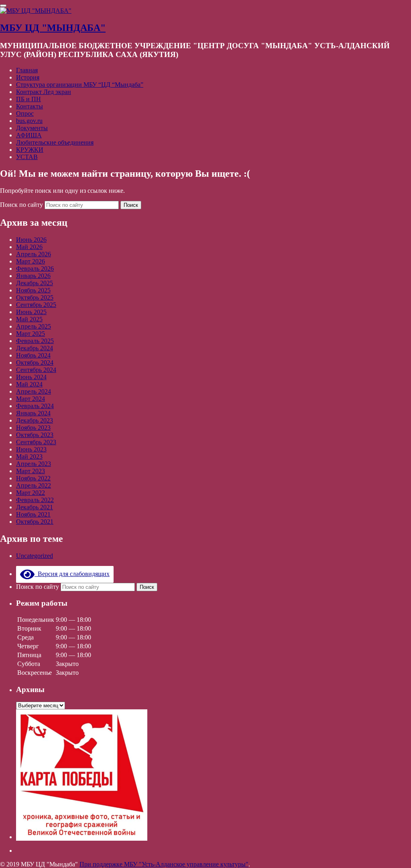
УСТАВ (27, 156)
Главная (27, 70)
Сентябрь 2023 (36, 442)
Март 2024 (30, 398)
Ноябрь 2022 (33, 478)
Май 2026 (29, 246)
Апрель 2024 (33, 391)
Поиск (131, 205)
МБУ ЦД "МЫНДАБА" (53, 27)
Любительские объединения (55, 142)
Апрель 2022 (33, 485)
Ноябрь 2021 (33, 514)
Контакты (29, 106)
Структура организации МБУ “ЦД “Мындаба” (79, 84)
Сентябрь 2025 (36, 304)
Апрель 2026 (33, 254)
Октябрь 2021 (34, 521)
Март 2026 (30, 261)
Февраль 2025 (35, 340)
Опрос (25, 113)
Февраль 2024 (35, 405)
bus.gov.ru (29, 120)
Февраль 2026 (35, 268)
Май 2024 (29, 384)
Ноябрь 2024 (33, 355)
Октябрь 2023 (34, 434)
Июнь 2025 (31, 311)
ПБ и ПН (28, 99)
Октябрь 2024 (34, 362)
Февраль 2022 (35, 499)
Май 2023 (29, 456)
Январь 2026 (33, 275)
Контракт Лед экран (43, 91)
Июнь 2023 (31, 449)
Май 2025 (29, 319)
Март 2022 (30, 492)
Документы (32, 128)
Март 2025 (30, 333)
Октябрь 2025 (34, 297)
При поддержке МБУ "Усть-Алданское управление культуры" (163, 864)
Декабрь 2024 (34, 348)
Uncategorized (34, 555)
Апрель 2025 (33, 326)
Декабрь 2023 (34, 420)
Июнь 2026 (31, 239)
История (27, 77)
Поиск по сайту (22, 204)
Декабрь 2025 (34, 283)
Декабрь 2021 (34, 507)
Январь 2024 (33, 413)
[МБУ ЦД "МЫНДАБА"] (35, 10)
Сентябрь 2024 (36, 369)
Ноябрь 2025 (33, 290)
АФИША (29, 135)
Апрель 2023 (33, 463)
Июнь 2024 (31, 377)
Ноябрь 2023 (33, 427)
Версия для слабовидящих (72, 573)
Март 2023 (30, 471)
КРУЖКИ (29, 149)
